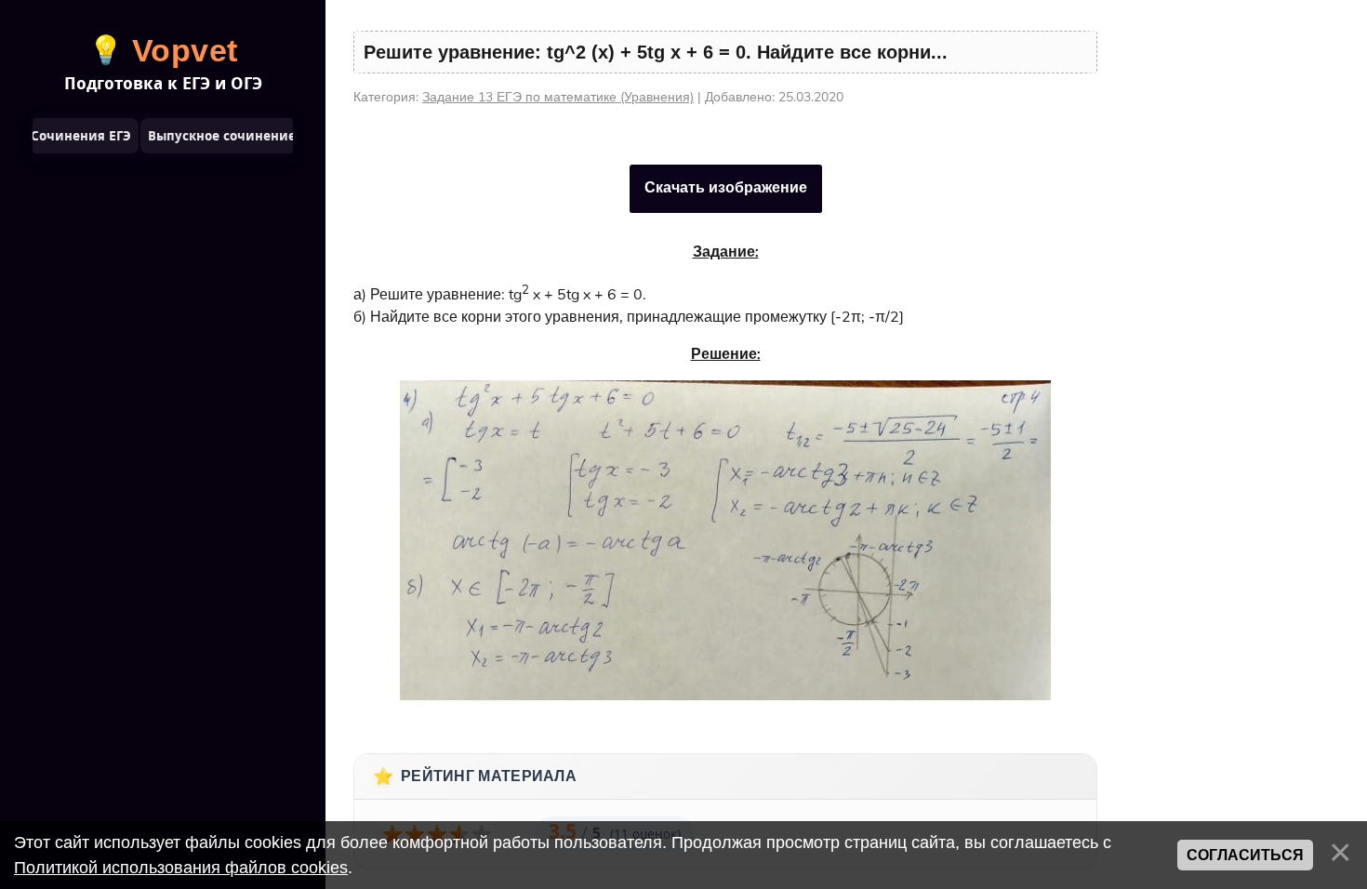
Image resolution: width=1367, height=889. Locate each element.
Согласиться (1245, 855)
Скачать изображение (725, 188)
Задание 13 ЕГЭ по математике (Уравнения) (558, 97)
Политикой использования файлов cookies (181, 867)
